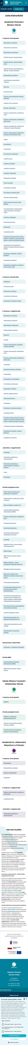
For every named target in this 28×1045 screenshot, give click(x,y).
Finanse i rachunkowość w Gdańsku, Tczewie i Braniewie (13, 345)
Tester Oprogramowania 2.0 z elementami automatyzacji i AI (12, 618)
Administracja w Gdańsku (10, 42)
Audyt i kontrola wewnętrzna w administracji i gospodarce (12, 492)
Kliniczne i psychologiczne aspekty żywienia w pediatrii (13, 724)
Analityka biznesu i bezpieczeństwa (13, 57)
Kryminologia (7, 149)
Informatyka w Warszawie (10, 296)
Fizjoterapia (7, 452)
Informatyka (7, 364)
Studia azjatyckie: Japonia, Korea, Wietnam (12, 203)
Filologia (6, 340)
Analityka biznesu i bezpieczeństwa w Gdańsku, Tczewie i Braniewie (14, 69)
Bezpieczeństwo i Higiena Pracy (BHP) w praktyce (14, 499)
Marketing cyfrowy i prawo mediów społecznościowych (13, 545)
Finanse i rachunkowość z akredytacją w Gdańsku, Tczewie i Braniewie (14, 127)
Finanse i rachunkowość (10, 772)
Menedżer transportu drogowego (12, 569)
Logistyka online (8, 158)
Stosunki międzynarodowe (11, 197)
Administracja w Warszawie (11, 52)
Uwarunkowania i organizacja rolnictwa (11, 631)
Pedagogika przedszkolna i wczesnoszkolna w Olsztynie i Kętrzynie (11, 465)
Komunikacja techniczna (10, 528)
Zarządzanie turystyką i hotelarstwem (13, 426)
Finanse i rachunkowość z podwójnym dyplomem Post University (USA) (14, 133)
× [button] (26, 998)
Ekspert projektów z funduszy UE (12, 505)
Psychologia (7, 477)
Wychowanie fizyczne (9, 222)
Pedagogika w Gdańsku (10, 178)
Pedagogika (7, 777)
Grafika (5, 139)
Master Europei (8, 551)
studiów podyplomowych (13, 911)
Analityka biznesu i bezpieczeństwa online (13, 63)
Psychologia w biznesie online (11, 192)
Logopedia (6, 539)
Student (9, 9)
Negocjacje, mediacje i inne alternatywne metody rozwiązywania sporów (13, 575)
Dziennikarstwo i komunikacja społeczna (11, 81)
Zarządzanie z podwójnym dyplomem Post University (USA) (14, 266)
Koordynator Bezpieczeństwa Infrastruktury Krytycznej (11, 533)
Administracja (7, 763)
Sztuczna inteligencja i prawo (11, 612)
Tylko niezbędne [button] (14, 1039)
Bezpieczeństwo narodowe (11, 75)
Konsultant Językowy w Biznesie (12, 369)
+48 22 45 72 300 (15, 983)
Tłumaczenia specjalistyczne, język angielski (13, 625)
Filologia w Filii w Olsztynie (11, 103)
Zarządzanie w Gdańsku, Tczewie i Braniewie (13, 254)
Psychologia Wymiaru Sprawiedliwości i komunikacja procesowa (14, 607)
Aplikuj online (18, 9)
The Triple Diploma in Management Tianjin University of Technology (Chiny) (13, 210)
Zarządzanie (7, 227)
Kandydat (4, 9)
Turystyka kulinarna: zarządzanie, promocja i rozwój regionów (12, 730)
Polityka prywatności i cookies (13, 1018)
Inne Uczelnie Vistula (5, 990)
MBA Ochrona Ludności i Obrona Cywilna (12, 556)
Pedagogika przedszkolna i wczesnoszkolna (11, 458)
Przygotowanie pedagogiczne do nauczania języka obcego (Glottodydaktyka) (12, 589)
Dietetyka (6, 702)
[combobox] (24, 999)
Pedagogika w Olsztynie (10, 388)
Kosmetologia (7, 144)
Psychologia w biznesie (10, 187)
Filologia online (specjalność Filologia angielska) (14, 97)
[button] (14, 1042)
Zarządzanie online (9, 232)
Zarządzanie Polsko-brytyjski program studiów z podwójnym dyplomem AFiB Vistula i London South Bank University (14, 238)
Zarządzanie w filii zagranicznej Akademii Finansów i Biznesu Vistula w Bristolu (14, 246)
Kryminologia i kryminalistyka (11, 379)
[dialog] (14, 1021)
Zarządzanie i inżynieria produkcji (12, 301)
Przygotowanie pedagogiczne (11, 582)
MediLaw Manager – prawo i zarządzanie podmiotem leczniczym (13, 563)
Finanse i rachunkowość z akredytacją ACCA (14, 113)
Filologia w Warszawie (9, 108)
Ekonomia (6, 87)
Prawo (5, 472)
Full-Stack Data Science (10, 523)
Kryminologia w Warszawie (11, 154)
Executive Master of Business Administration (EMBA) (11, 510)
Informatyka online (9, 286)
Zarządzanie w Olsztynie (10, 260)
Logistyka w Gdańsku (9, 163)
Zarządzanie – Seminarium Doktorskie (14, 647)
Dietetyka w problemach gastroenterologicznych (10, 717)
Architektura (7, 281)
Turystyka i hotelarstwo (10, 217)
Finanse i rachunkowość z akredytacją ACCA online (14, 120)
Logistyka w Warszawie (10, 173)
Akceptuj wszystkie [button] (14, 1035)
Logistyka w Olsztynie (9, 168)
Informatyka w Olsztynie (10, 291)
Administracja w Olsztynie (10, 47)
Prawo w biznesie (8, 183)
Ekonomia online (8, 91)
